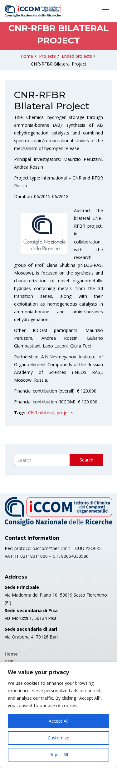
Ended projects (77, 56)
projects (65, 413)
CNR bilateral (41, 413)
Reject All (58, 754)
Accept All (58, 721)
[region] (58, 715)
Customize (58, 738)
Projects (47, 56)
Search (86, 460)
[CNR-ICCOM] (33, 11)
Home (27, 56)
